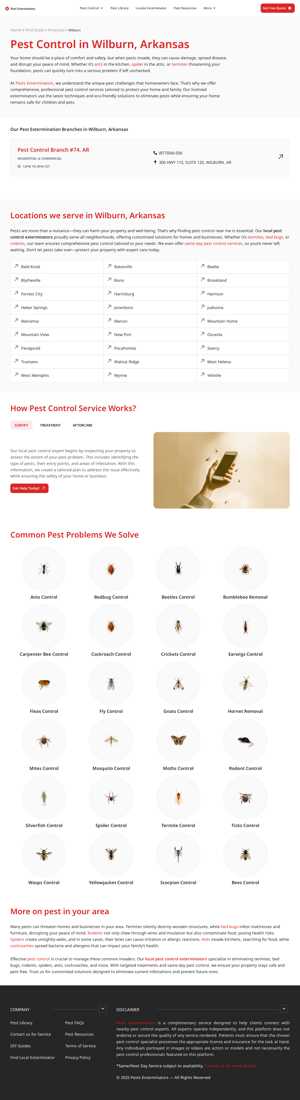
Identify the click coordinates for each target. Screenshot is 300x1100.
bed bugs (274, 237)
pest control (38, 958)
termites (180, 64)
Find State (34, 30)
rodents (17, 243)
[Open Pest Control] (101, 8)
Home (16, 30)
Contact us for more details (230, 1065)
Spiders (17, 939)
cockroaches (22, 945)
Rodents (95, 933)
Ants (206, 939)
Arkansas (56, 30)
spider (137, 64)
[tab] (21, 425)
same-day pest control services (213, 243)
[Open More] (214, 8)
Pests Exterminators (34, 83)
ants (98, 64)
